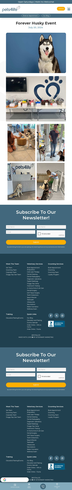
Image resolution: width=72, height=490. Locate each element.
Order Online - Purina (34, 329)
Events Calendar (32, 322)
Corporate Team (11, 272)
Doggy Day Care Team (13, 274)
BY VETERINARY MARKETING (43, 337)
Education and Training (34, 320)
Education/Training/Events (14, 318)
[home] (11, 9)
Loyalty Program (53, 274)
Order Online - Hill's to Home (34, 326)
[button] (69, 8)
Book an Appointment (30, 16)
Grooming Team (11, 270)
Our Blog (46, 16)
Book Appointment (33, 268)
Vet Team (9, 268)
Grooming (51, 270)
